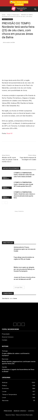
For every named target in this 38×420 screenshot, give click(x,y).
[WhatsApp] (23, 47)
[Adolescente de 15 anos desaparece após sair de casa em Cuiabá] (7, 250)
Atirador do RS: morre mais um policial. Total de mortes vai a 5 (10, 160)
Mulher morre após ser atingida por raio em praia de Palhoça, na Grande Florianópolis (24, 269)
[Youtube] (23, 324)
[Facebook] (10, 47)
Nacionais (5, 359)
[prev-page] (3, 202)
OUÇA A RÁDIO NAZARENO (21, 3)
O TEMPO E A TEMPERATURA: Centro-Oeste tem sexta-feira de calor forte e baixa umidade (24, 174)
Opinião (4, 367)
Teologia (5, 351)
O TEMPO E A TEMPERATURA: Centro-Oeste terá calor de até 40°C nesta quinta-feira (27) (23, 184)
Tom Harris (5, 298)
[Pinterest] (19, 47)
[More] (28, 47)
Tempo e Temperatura (13, 15)
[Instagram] (19, 324)
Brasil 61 (9, 133)
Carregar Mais (18, 287)
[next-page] (6, 202)
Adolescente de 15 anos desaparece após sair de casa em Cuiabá (24, 249)
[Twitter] (14, 47)
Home (3, 15)
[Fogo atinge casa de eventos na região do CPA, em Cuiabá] (7, 260)
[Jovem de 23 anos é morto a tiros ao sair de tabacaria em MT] (7, 280)
